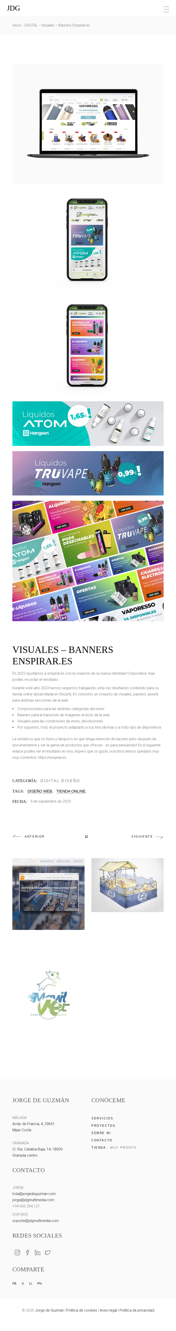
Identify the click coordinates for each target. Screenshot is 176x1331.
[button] (164, 1319)
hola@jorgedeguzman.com (34, 1194)
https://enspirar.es (52, 757)
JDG (13, 8)
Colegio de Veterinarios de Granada (128, 934)
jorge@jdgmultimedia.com (33, 1200)
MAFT (48, 944)
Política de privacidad (137, 1310)
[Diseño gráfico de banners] (88, 124)
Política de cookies (81, 1310)
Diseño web (40, 791)
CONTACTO (102, 1140)
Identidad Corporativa (128, 673)
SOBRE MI (101, 1133)
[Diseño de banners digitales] (88, 240)
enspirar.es (55, 673)
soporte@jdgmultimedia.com (35, 1221)
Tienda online (70, 791)
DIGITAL (50, 781)
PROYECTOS (103, 1125)
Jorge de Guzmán (49, 1310)
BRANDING (48, 1037)
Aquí (151, 673)
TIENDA (98, 1147)
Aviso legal (108, 1310)
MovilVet (48, 1044)
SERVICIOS (102, 1118)
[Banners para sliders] (88, 423)
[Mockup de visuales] (88, 561)
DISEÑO (70, 781)
